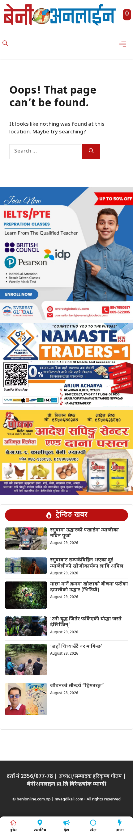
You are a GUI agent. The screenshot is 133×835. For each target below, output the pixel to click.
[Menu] (124, 44)
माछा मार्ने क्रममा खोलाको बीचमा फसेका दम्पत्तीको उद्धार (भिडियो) (89, 587)
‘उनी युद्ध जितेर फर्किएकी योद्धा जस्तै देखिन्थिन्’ (86, 622)
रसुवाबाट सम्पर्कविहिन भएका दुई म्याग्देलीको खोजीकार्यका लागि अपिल (86, 563)
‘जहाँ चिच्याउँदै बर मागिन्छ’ (76, 647)
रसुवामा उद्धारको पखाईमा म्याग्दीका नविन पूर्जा (84, 533)
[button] (5, 44)
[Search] (91, 151)
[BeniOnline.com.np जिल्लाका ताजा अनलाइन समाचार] (60, 14)
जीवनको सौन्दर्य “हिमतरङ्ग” (77, 686)
